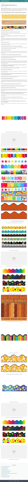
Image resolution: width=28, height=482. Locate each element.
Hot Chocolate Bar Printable (5, 467)
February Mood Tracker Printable (6, 472)
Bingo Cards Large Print (4, 474)
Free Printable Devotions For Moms (6, 466)
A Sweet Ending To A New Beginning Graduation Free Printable (9, 473)
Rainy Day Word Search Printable (6, 475)
